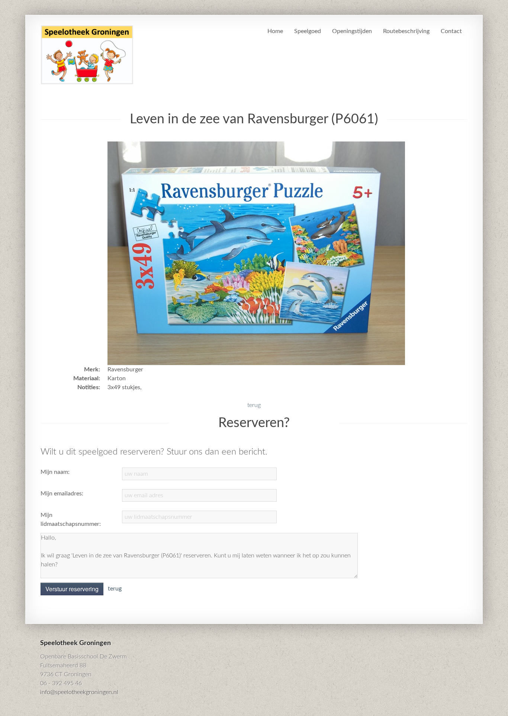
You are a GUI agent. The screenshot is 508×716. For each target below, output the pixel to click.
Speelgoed (307, 31)
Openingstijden (352, 31)
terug (254, 405)
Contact (451, 31)
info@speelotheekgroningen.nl (79, 692)
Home (275, 31)
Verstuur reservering (72, 589)
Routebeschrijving (406, 31)
